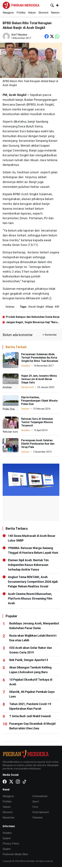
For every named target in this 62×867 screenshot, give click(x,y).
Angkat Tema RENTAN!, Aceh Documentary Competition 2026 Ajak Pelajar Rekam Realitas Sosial (33, 581)
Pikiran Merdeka (25, 5)
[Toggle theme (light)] (57, 5)
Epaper (7, 838)
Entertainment (40, 812)
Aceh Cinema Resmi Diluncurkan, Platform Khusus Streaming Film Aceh (30, 598)
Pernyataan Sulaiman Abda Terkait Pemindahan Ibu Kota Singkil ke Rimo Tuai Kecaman (39, 358)
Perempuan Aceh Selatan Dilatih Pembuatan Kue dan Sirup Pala (37, 444)
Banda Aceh (27, 387)
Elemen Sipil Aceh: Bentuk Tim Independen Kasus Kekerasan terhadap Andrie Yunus (28, 564)
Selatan (25, 408)
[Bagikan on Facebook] (46, 36)
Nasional (56, 12)
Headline (25, 365)
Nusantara (8, 817)
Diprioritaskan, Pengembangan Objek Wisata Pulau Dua (39, 401)
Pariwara (37, 817)
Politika (21, 12)
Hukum (32, 12)
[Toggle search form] (52, 5)
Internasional (39, 796)
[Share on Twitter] (52, 36)
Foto (35, 806)
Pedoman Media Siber (15, 854)
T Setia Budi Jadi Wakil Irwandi (30, 716)
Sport (35, 801)
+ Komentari (49, 334)
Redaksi (7, 832)
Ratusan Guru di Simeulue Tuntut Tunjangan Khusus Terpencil (37, 422)
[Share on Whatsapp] (57, 36)
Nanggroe (8, 12)
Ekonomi (43, 12)
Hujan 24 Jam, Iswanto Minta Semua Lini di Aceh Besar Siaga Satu (39, 379)
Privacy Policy (11, 843)
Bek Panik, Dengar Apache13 (28, 660)
